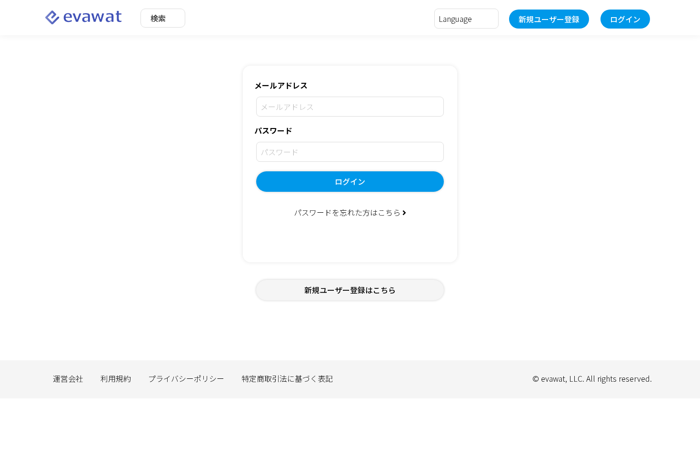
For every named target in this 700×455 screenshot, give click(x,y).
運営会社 (68, 378)
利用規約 (115, 378)
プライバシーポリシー (186, 378)
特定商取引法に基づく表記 (287, 378)
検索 (158, 18)
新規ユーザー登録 (549, 19)
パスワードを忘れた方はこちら (348, 212)
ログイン (625, 19)
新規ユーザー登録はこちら (350, 290)
